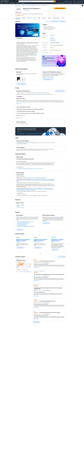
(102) (22, 15)
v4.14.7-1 (51, 47)
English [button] (70, 1)
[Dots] (40, 253)
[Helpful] (20, 118)
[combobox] (36, 1)
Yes (50, 52)
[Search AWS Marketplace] (55, 1)
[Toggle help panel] (82, 5)
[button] (40, 8)
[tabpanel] (40, 207)
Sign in (75, 1)
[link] (42, 5)
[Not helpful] (22, 118)
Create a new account (80, 1)
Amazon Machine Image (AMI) (54, 42)
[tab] (18, 18)
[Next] (68, 243)
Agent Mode (66, 1)
